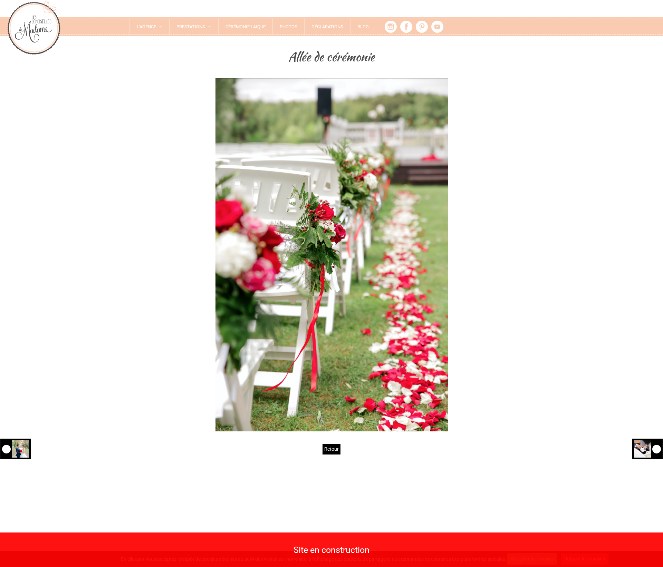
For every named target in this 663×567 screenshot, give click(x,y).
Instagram (391, 27)
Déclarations (327, 26)
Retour (331, 449)
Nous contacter (196, 510)
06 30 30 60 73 (200, 531)
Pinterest (422, 27)
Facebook (406, 27)
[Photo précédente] (15, 449)
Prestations (190, 26)
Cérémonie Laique (245, 26)
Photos (288, 26)
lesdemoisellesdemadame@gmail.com (197, 522)
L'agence (146, 26)
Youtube (437, 27)
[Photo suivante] (647, 449)
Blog (363, 26)
